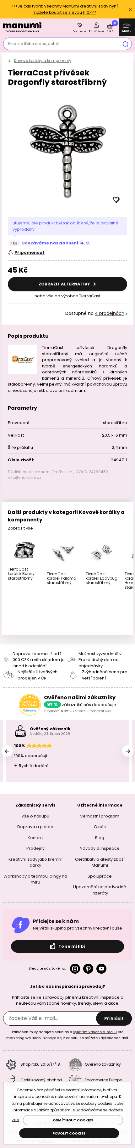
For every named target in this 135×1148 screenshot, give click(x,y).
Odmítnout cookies (73, 1120)
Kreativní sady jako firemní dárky (35, 862)
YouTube (101, 969)
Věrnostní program (99, 816)
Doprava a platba (35, 827)
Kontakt (35, 837)
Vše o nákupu (35, 816)
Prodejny (35, 848)
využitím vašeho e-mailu (95, 1031)
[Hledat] (125, 44)
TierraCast (89, 296)
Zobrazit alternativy (65, 284)
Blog (99, 837)
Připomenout (29, 252)
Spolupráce (100, 876)
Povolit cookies (68, 1133)
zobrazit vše (100, 711)
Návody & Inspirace (100, 848)
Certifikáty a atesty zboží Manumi (100, 862)
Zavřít (130, 9)
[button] (116, 200)
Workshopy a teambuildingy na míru (35, 879)
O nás (100, 827)
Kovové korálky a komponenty (42, 60)
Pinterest (88, 969)
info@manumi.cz (24, 477)
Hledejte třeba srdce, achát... (35, 43)
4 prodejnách (109, 313)
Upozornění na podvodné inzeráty (99, 890)
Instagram (75, 969)
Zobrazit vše (20, 528)
